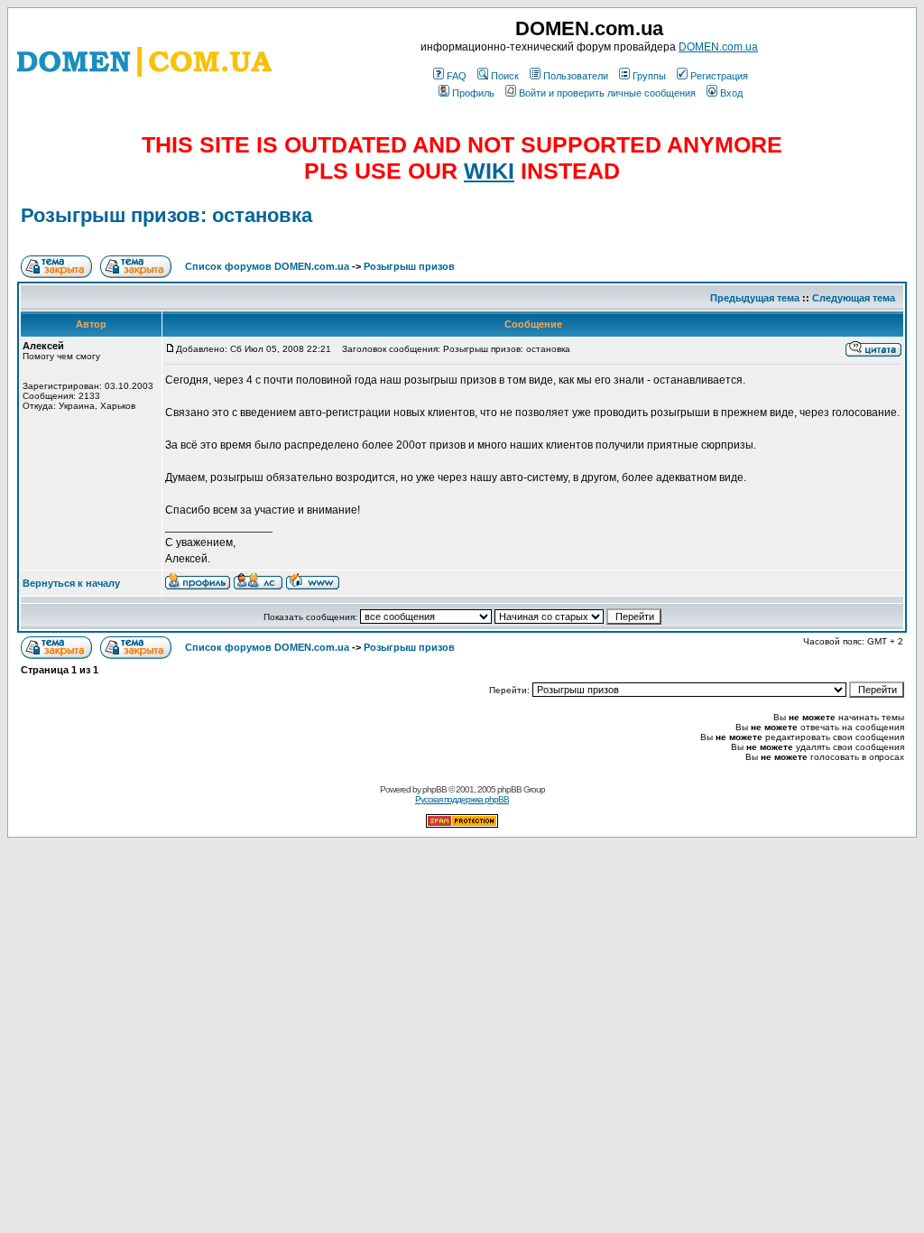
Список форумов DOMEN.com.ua (267, 266)
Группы (649, 75)
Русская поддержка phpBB (462, 799)
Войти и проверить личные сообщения (607, 93)
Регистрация (719, 75)
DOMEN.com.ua (718, 47)
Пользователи (575, 75)
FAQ (457, 75)
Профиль (473, 93)
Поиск (505, 75)
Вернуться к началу (71, 583)
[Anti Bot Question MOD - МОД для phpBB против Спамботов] (462, 825)
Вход (731, 93)
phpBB (434, 789)
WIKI (489, 170)
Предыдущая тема (754, 297)
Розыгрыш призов (409, 266)
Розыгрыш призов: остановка (166, 215)
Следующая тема (853, 297)
